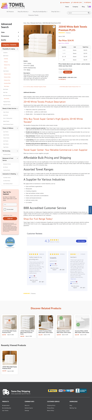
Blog (83, 6)
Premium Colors (7, 74)
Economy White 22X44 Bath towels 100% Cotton (64, 331)
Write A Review (81, 241)
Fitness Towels (6, 138)
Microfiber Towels (7, 177)
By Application (6, 405)
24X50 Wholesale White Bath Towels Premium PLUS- (27, 332)
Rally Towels (6, 144)
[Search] (89, 12)
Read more (73, 279)
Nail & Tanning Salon (7, 118)
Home (67, 6)
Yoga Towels (5, 147)
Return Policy (50, 410)
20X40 (32, 65)
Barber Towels (6, 121)
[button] (54, 26)
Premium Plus (32, 67)
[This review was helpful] (81, 287)
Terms (11, 215)
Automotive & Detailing (9, 174)
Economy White (7, 83)
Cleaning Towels (6, 170)
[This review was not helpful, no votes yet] (42, 282)
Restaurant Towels (7, 164)
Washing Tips (73, 408)
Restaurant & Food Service (8, 159)
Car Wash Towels (6, 180)
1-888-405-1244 (72, 77)
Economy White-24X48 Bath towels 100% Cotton (82, 331)
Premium (6, 61)
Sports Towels (6, 135)
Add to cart (68, 72)
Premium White (7, 77)
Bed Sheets (5, 89)
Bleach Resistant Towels (8, 124)
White (28, 70)
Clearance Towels (33, 15)
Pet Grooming (6, 151)
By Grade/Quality (6, 408)
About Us (27, 405)
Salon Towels (6, 112)
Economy (6, 58)
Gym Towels (5, 131)
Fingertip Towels (6, 101)
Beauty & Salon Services (9, 108)
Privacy (8, 215)
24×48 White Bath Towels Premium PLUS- (69, 86)
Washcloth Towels (7, 104)
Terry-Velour (6, 86)
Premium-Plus (7, 64)
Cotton (29, 63)
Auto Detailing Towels (8, 183)
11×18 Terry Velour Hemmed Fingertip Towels (35, 86)
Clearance (5, 52)
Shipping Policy (51, 405)
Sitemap (27, 410)
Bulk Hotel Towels (7, 95)
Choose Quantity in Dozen (65, 69)
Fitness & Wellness (8, 128)
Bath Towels (5, 55)
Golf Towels (5, 141)
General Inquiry (29, 408)
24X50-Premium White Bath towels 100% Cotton (46, 331)
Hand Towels (6, 71)
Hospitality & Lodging (9, 49)
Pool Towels (6, 98)
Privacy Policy (50, 408)
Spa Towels (5, 115)
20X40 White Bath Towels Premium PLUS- (9, 367)
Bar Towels (5, 167)
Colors (5, 68)
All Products (10, 11)
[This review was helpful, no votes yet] (39, 282)
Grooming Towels (6, 154)
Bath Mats (5, 92)
